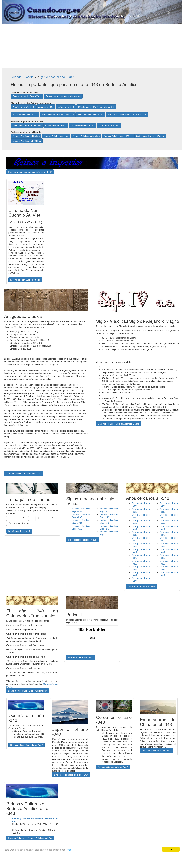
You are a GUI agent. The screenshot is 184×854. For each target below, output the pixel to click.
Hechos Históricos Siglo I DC (109, 527)
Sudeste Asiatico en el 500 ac (26, 136)
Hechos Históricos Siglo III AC (109, 510)
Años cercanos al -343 (109, 125)
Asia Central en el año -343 (25, 114)
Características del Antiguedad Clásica (23, 473)
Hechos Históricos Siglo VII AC (81, 510)
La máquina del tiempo (55, 125)
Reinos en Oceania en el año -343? (26, 745)
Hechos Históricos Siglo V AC (81, 521)
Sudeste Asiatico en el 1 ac (56, 136)
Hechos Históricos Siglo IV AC (81, 527)
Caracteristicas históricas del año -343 (63, 96)
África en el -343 (45, 106)
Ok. (171, 849)
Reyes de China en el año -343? (156, 750)
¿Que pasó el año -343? (57, 77)
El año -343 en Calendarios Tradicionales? (27, 690)
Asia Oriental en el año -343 (90, 114)
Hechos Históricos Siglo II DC (109, 533)
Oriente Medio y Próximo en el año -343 (96, 106)
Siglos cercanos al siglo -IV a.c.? (83, 539)
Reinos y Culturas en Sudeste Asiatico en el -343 (30, 838)
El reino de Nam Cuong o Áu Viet (25, 279)
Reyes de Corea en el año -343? (113, 767)
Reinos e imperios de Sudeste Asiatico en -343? (30, 171)
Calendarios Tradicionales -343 (27, 125)
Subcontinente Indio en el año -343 (58, 114)
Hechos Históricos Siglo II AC (109, 516)
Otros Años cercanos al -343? (141, 586)
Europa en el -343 (65, 106)
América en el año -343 (23, 106)
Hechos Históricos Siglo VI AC (81, 516)
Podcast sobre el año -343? (80, 657)
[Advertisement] (92, 46)
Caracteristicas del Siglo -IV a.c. (27, 96)
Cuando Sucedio (22, 77)
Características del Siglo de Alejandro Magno (118, 423)
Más (69, 849)
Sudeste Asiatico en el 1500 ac (150, 136)
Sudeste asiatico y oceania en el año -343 (127, 114)
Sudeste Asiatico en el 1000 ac (118, 136)
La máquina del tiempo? (19, 531)
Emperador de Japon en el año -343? (71, 774)
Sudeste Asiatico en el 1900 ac (27, 140)
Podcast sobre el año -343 (82, 125)
